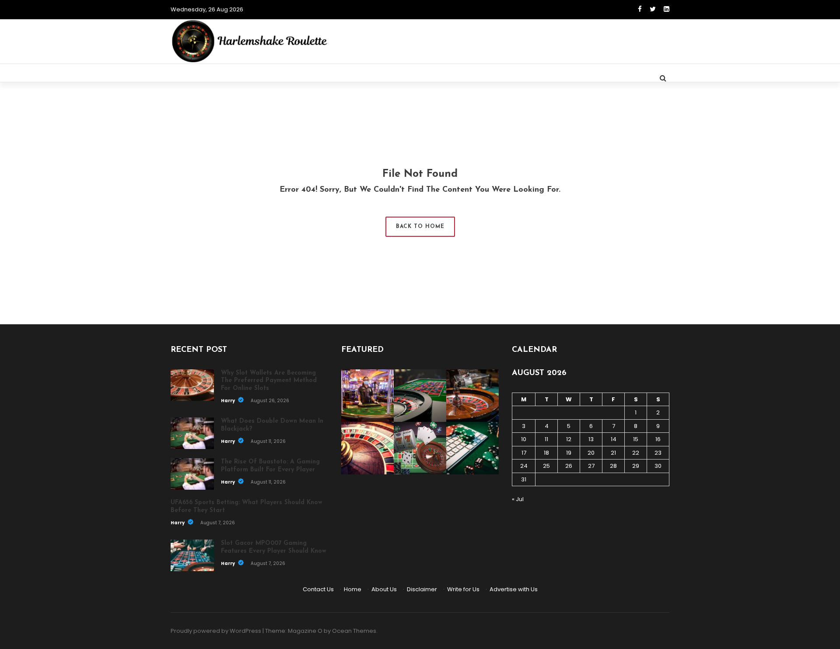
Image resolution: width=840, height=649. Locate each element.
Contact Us (318, 589)
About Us (384, 589)
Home (352, 589)
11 (546, 439)
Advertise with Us (514, 589)
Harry (228, 400)
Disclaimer (422, 589)
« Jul (518, 499)
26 (568, 466)
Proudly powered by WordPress (216, 631)
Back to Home (420, 226)
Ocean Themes (354, 631)
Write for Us (463, 589)
